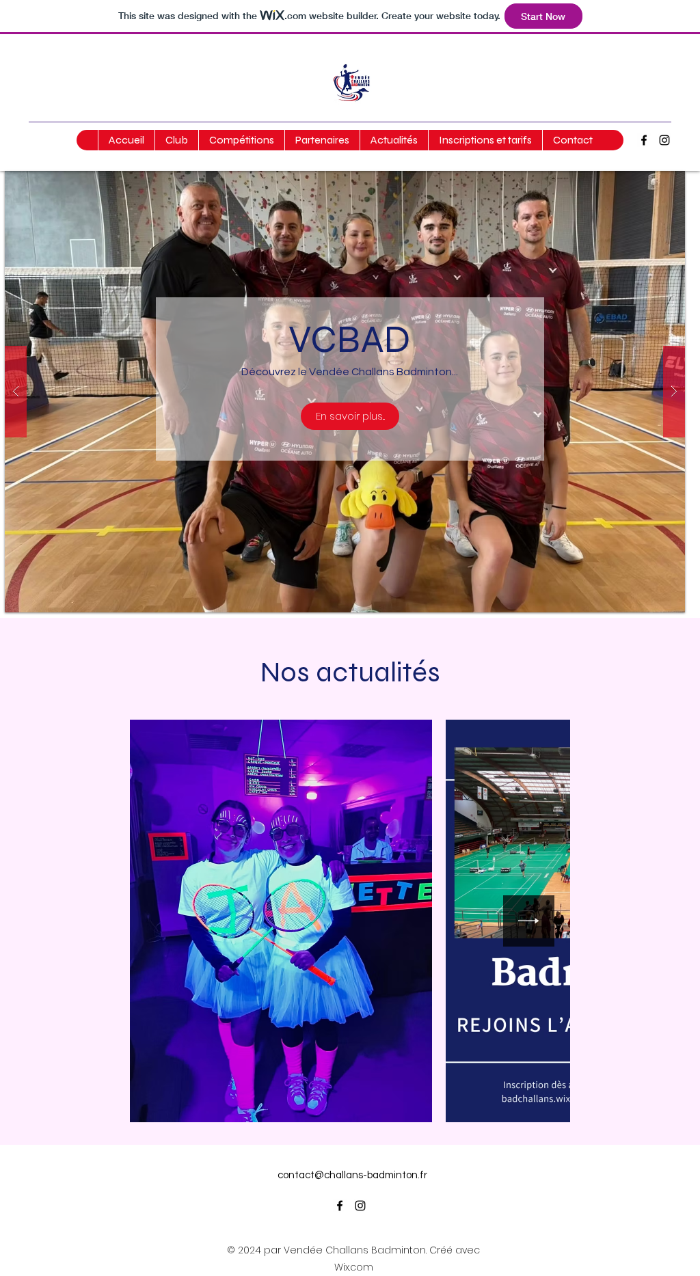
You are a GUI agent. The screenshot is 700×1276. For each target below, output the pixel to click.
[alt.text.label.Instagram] (664, 140)
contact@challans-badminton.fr (352, 1175)
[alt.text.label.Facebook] (644, 140)
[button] (176, 140)
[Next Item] (528, 921)
